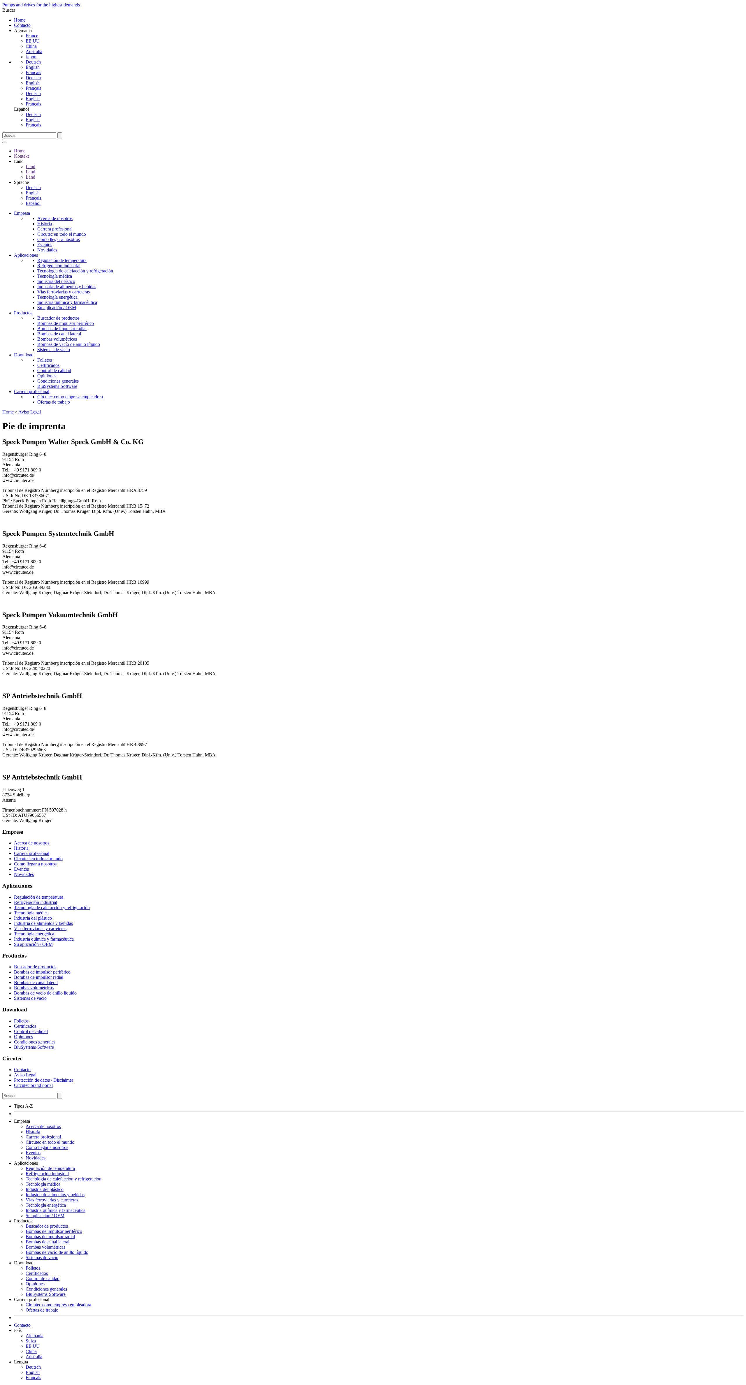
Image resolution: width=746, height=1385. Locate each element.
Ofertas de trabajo (53, 402)
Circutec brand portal (33, 1085)
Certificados (48, 365)
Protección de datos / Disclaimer (43, 1080)
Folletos (44, 360)
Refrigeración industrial (58, 265)
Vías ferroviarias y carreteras (63, 291)
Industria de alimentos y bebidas (66, 286)
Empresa (22, 213)
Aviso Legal (29, 411)
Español (33, 203)
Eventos (44, 244)
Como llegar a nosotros (58, 239)
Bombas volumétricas (57, 339)
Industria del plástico (56, 281)
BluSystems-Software (57, 386)
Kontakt (21, 156)
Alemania (34, 1335)
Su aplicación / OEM (56, 307)
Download (24, 354)
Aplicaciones (26, 255)
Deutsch (33, 61)
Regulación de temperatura (62, 260)
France (32, 35)
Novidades (47, 249)
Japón (31, 56)
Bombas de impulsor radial (62, 328)
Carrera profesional (55, 228)
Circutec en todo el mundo (61, 234)
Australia (34, 51)
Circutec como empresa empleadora (70, 396)
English (33, 67)
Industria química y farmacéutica (67, 302)
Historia (44, 223)
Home (19, 19)
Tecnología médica (54, 276)
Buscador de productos (58, 318)
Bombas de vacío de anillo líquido (68, 344)
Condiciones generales (58, 381)
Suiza (31, 1340)
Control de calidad (54, 370)
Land (30, 166)
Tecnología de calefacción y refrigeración (75, 270)
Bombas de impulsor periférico (65, 323)
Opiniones (46, 375)
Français (33, 72)
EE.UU (33, 40)
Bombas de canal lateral (59, 333)
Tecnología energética (57, 297)
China (31, 46)
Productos (23, 312)
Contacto (22, 25)
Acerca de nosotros (55, 218)
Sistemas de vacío (53, 349)
